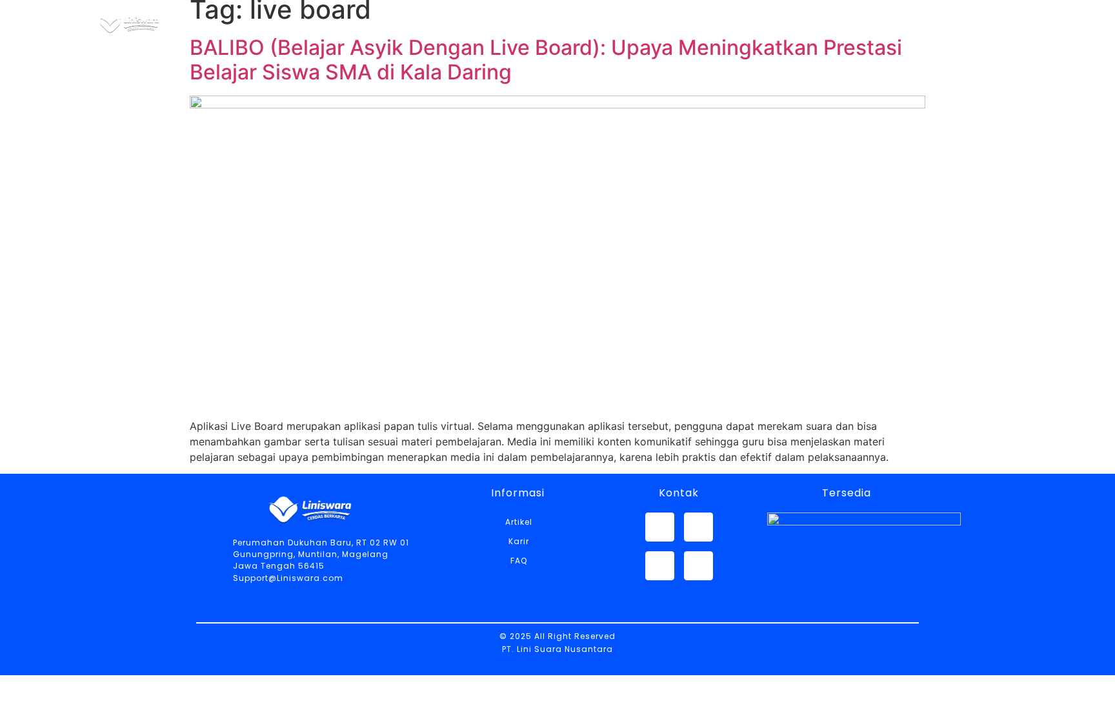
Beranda (436, 23)
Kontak (840, 23)
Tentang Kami (542, 23)
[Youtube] (659, 565)
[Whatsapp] (659, 527)
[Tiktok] (698, 565)
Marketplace (745, 23)
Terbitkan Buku (945, 23)
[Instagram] (698, 527)
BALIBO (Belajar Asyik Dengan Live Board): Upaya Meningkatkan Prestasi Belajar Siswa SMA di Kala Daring (546, 60)
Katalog (646, 23)
